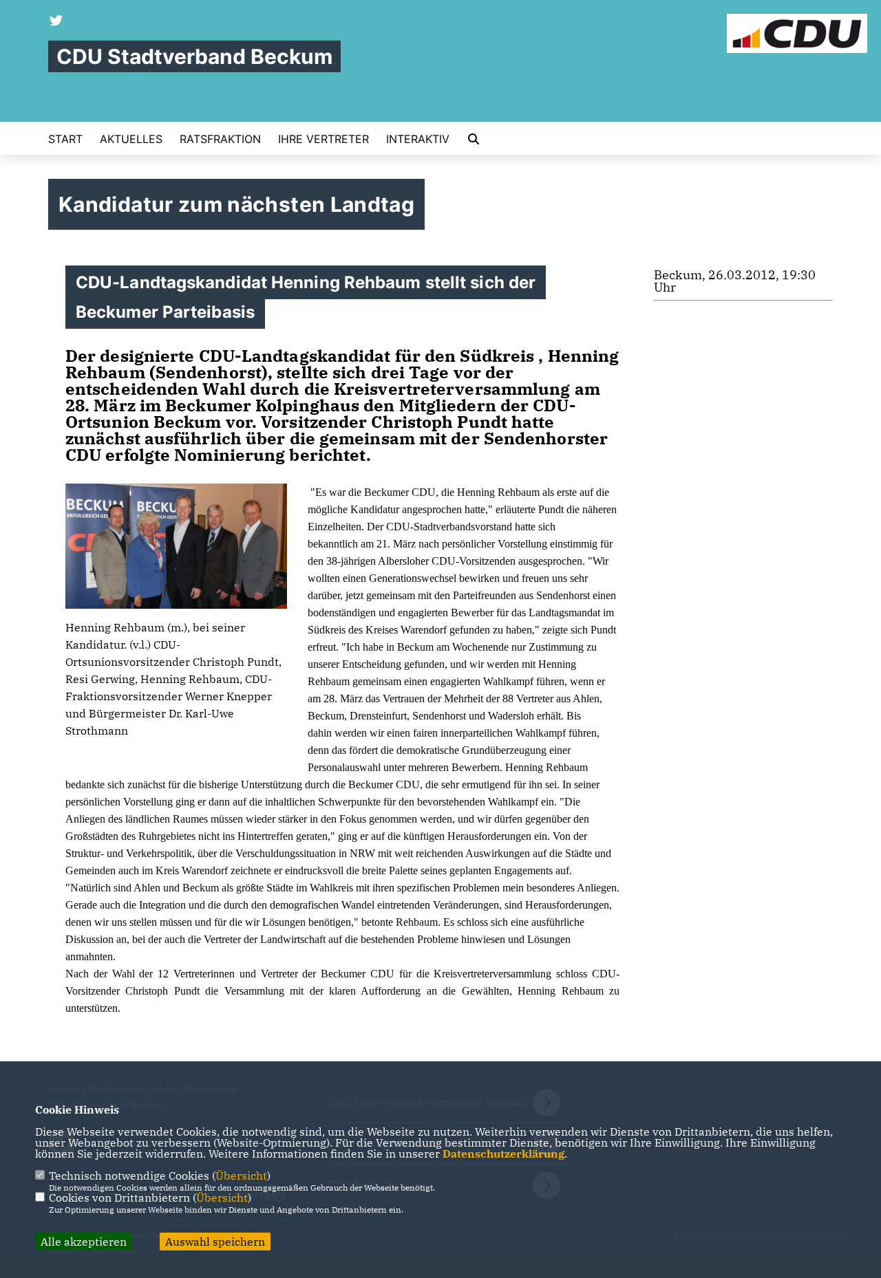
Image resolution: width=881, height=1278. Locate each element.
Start (65, 138)
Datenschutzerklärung (503, 1153)
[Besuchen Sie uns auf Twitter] (56, 22)
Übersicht (241, 1175)
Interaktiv (417, 138)
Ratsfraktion (220, 138)
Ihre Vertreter (323, 138)
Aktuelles (131, 138)
